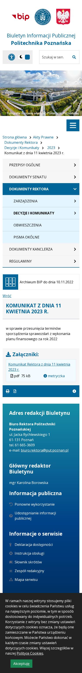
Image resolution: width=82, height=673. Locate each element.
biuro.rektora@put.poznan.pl (44, 450)
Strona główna (15, 137)
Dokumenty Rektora (21, 142)
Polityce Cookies (30, 653)
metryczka (56, 375)
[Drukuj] (8, 391)
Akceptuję (22, 664)
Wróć (7, 295)
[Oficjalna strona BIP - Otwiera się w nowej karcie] (20, 17)
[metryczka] (74, 391)
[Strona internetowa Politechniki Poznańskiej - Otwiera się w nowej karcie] (42, 17)
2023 (51, 147)
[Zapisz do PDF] (15, 391)
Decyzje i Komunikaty (21, 147)
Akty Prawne (43, 137)
